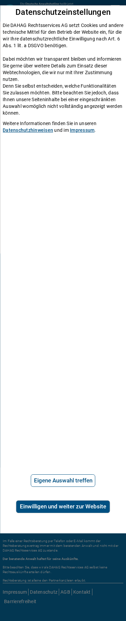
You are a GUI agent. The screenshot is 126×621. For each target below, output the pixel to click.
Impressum (82, 130)
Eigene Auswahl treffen (63, 480)
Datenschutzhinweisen (28, 130)
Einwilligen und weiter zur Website (63, 506)
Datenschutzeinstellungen (63, 12)
